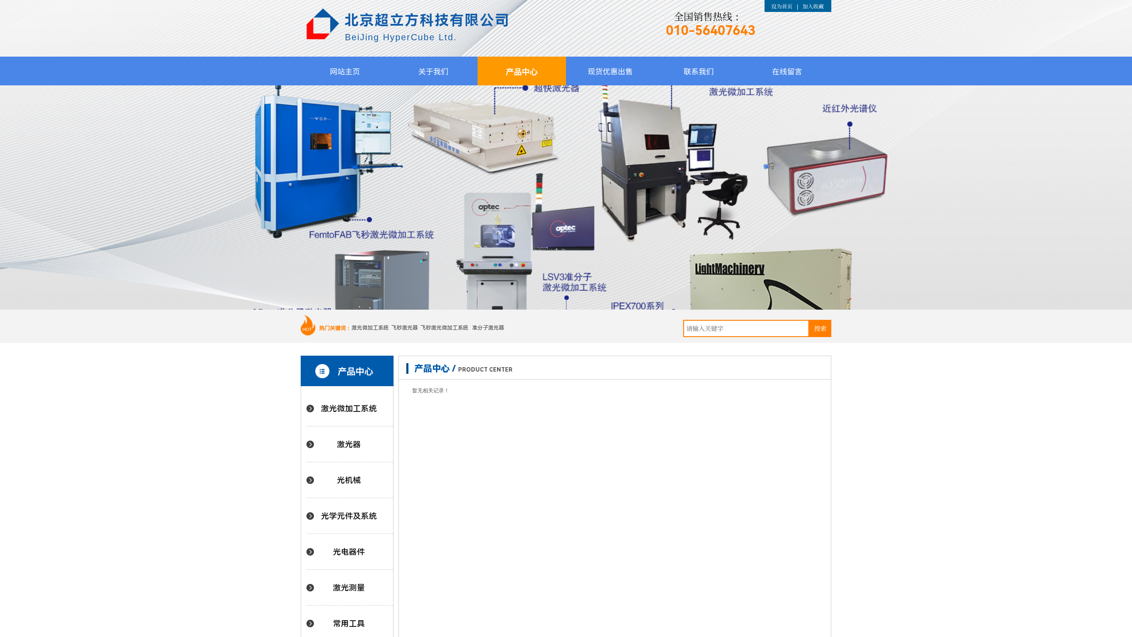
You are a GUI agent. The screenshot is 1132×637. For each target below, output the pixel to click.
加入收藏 (813, 6)
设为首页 (781, 6)
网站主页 (345, 71)
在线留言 (787, 71)
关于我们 (433, 71)
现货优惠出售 (610, 71)
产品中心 (522, 71)
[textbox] (746, 328)
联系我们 (699, 71)
